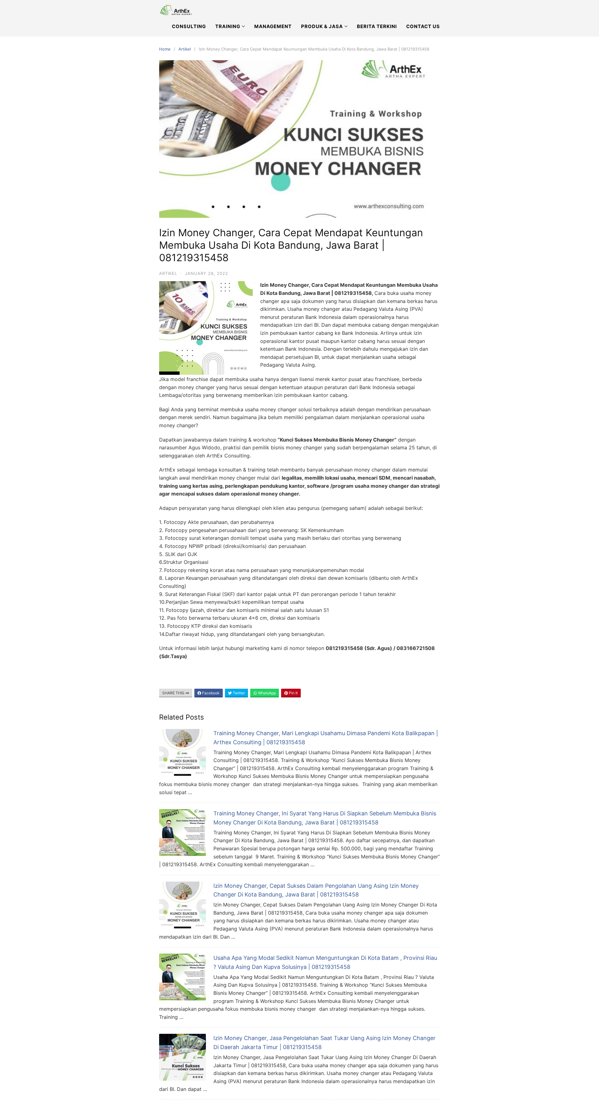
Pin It (293, 693)
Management (273, 26)
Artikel (184, 48)
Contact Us (423, 26)
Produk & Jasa (322, 26)
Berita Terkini (377, 26)
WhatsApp (266, 693)
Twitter (238, 693)
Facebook (210, 693)
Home (165, 48)
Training (227, 26)
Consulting (189, 26)
